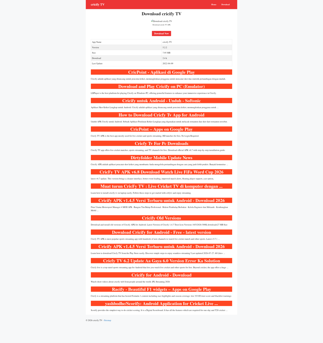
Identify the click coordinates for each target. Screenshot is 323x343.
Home (213, 4)
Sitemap (107, 320)
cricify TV (98, 4)
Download (225, 4)
